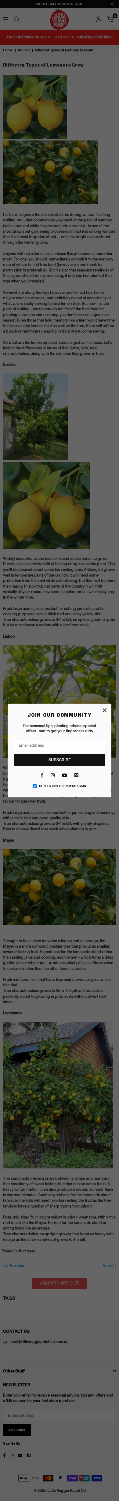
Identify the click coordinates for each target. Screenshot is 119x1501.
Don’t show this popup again (62, 786)
